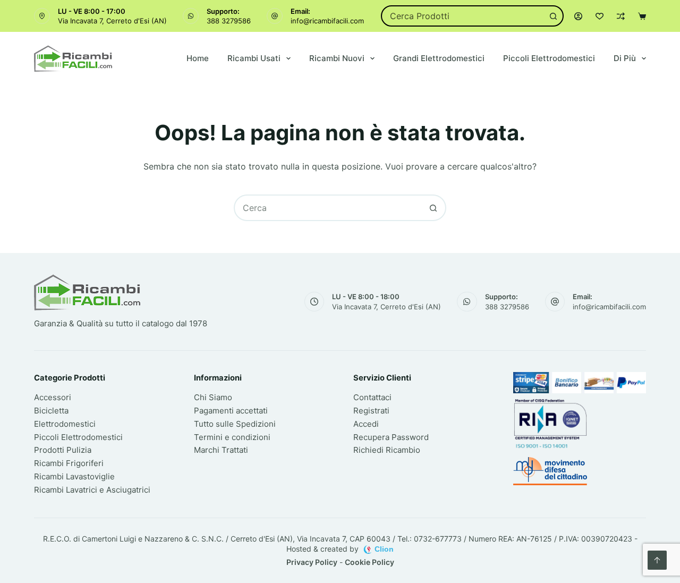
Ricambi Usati (253, 58)
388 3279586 (229, 20)
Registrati (371, 410)
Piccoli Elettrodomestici (549, 58)
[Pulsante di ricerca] (553, 16)
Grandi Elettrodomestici (438, 58)
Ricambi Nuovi (336, 58)
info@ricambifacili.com (327, 20)
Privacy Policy (311, 562)
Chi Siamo (213, 397)
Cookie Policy (369, 562)
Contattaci (372, 397)
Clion (384, 549)
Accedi (366, 424)
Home (197, 58)
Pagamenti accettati (231, 410)
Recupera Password (391, 437)
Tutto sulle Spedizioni (235, 424)
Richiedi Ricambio (386, 450)
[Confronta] (621, 16)
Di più (625, 58)
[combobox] (462, 16)
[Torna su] (657, 560)
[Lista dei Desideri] (600, 16)
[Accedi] (578, 16)
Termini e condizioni (232, 437)
